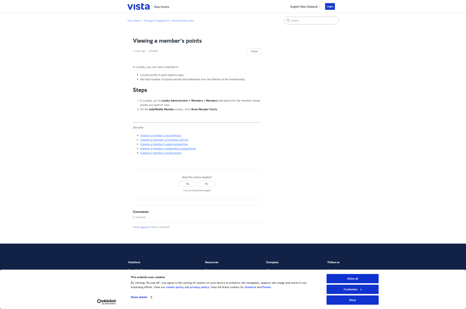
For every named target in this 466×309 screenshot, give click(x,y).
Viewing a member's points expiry (161, 153)
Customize (350, 289)
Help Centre (133, 20)
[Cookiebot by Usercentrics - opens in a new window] (107, 302)
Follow (254, 51)
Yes (187, 183)
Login (330, 6)
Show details (139, 297)
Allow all (352, 278)
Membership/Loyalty (183, 20)
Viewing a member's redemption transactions (168, 148)
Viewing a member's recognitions (160, 135)
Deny (352, 300)
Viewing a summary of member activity (164, 140)
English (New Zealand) (304, 6)
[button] (332, 6)
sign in (144, 226)
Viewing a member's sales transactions (164, 144)
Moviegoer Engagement (156, 20)
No (206, 183)
